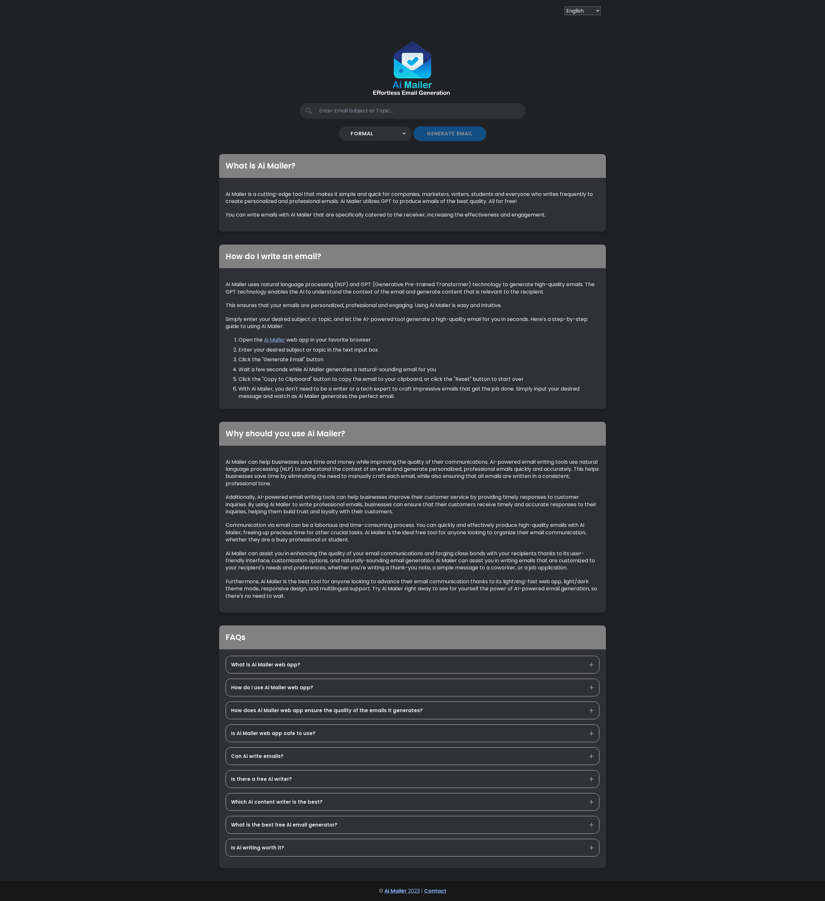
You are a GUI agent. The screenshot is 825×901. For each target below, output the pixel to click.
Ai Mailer (274, 340)
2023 (402, 891)
